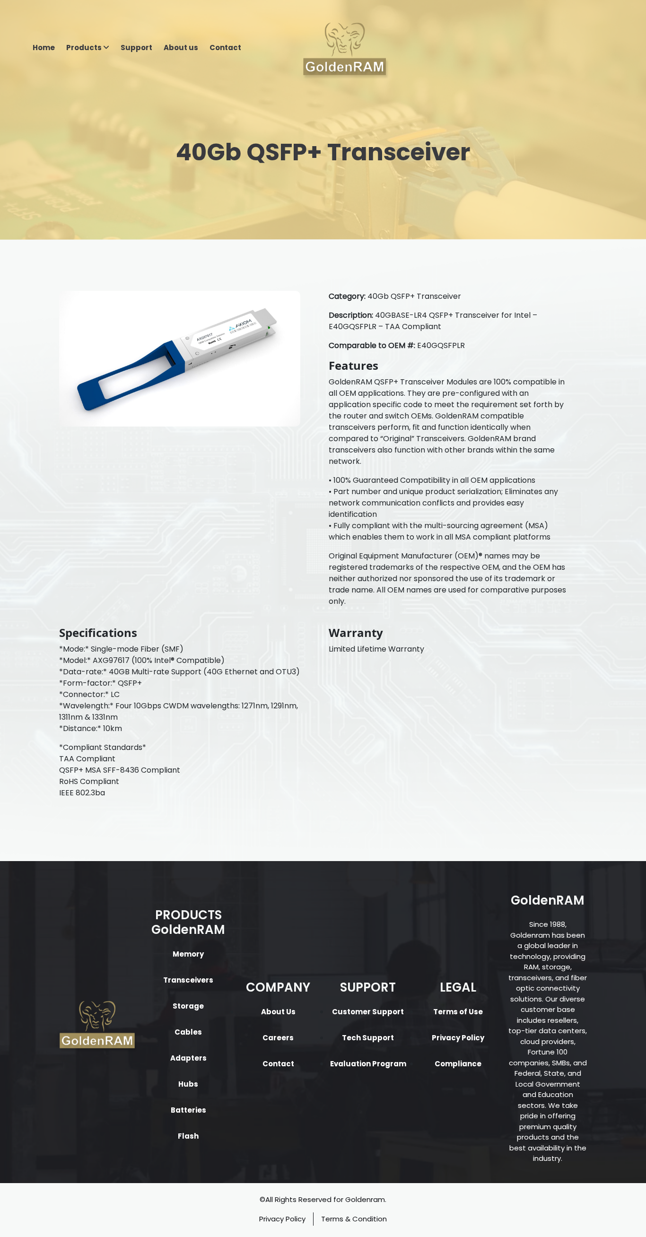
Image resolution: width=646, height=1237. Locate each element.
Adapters (188, 1058)
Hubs (188, 1084)
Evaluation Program (368, 1064)
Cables (188, 1032)
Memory (188, 954)
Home (44, 47)
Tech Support (368, 1038)
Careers (278, 1038)
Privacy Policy (458, 1038)
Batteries (188, 1110)
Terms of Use (458, 1012)
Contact (225, 47)
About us (181, 47)
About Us (278, 1012)
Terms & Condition (354, 1219)
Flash (188, 1136)
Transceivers (188, 980)
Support (136, 47)
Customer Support (368, 1012)
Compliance (458, 1064)
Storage (188, 1006)
